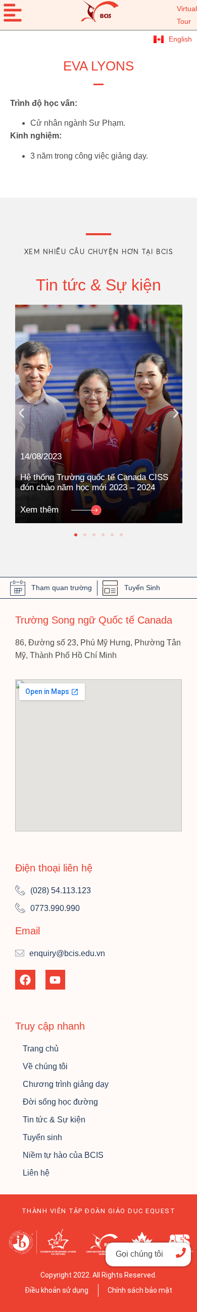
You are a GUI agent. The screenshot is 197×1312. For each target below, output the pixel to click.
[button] (21, 413)
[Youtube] (55, 980)
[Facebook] (25, 980)
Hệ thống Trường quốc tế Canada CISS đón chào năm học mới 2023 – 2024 (94, 482)
